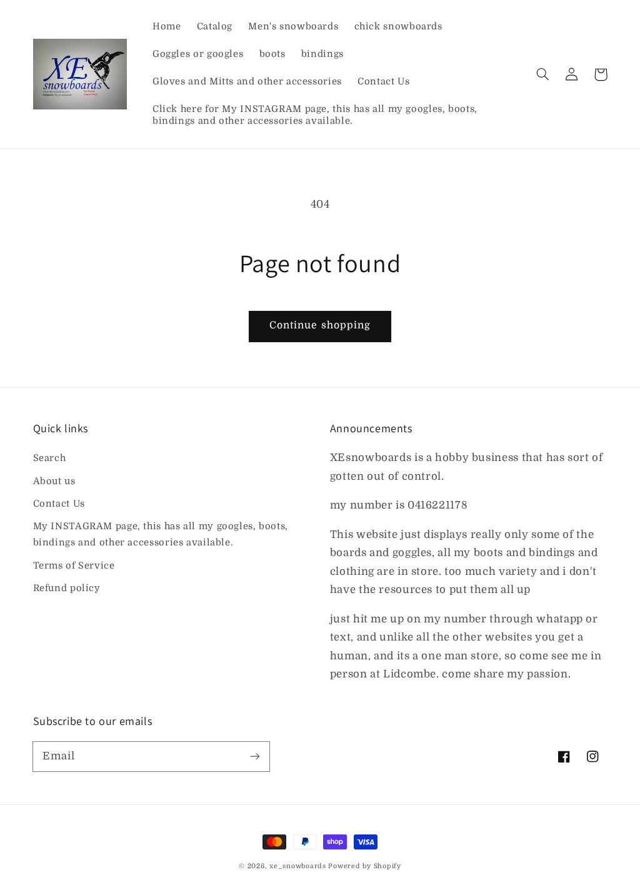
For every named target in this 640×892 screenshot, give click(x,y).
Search (49, 458)
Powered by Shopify (364, 866)
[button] (543, 74)
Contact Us (59, 504)
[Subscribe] (254, 756)
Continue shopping (320, 325)
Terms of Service (74, 565)
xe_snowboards (297, 866)
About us (54, 481)
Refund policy (67, 588)
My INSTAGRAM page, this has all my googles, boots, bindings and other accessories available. (161, 534)
